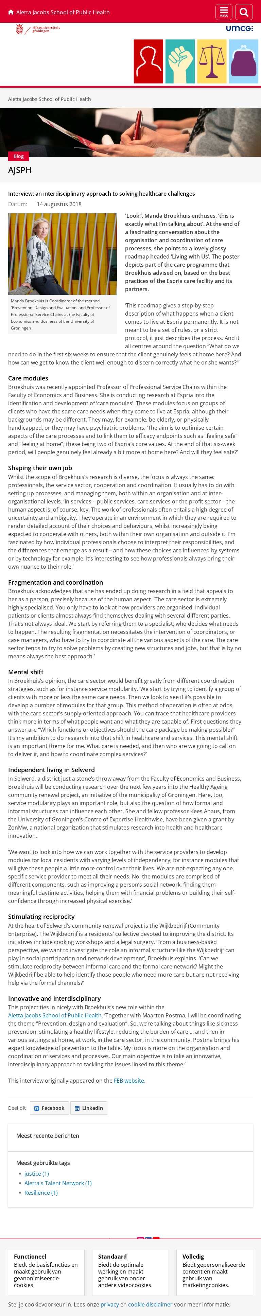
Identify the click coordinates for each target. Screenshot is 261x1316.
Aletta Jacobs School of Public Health (63, 12)
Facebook (53, 1108)
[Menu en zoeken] (224, 12)
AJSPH (20, 169)
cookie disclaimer (150, 1304)
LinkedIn (92, 1108)
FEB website (129, 1080)
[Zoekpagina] (244, 12)
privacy (110, 1304)
